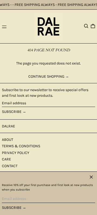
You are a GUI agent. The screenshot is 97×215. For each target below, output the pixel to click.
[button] (86, 26)
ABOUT (7, 139)
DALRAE (8, 126)
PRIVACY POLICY (15, 152)
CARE (6, 159)
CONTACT (10, 166)
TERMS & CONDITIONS (21, 146)
